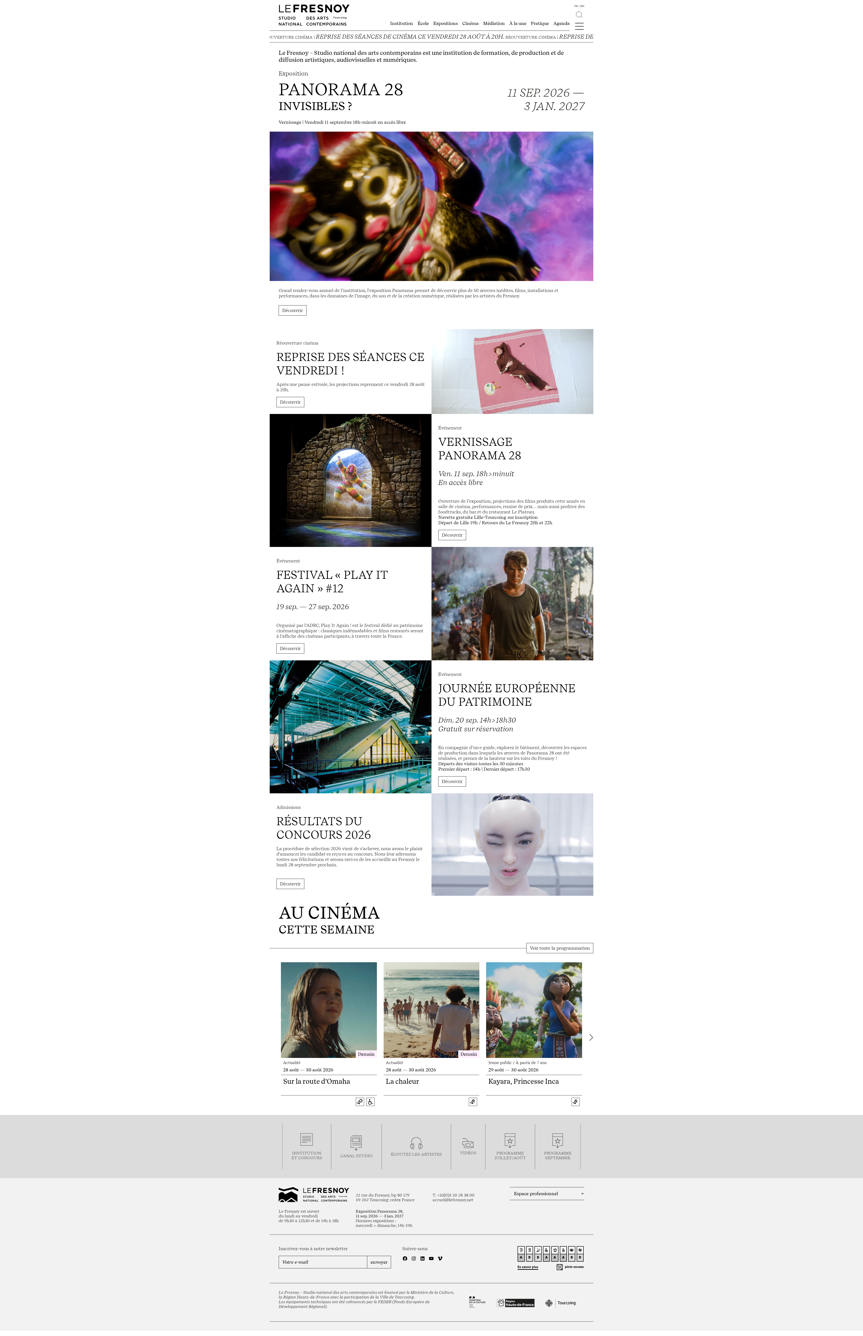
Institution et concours (306, 1155)
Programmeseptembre (558, 1155)
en (582, 6)
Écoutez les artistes (416, 1154)
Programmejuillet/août (510, 1155)
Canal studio (356, 1155)
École (423, 23)
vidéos (468, 1152)
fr (576, 6)
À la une (517, 23)
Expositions (445, 23)
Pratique (540, 23)
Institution (401, 23)
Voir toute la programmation (560, 948)
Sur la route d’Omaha (316, 1081)
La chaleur (402, 1081)
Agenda (561, 23)
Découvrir (292, 310)
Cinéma (470, 23)
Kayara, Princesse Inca (523, 1081)
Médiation (494, 23)
